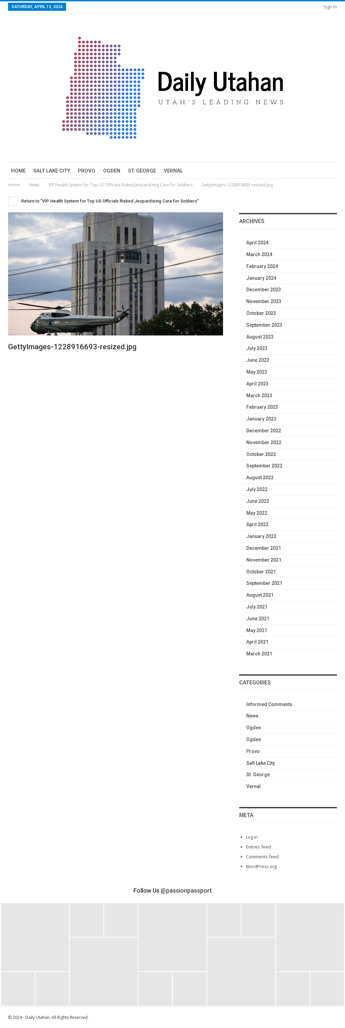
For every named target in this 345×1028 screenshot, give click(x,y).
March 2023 (259, 395)
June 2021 (257, 618)
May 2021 (256, 630)
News (252, 716)
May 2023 (256, 372)
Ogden (111, 171)
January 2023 (261, 419)
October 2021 (261, 571)
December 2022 (263, 430)
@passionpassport (186, 890)
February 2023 (262, 407)
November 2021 (263, 560)
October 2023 (261, 313)
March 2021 (259, 653)
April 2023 (257, 383)
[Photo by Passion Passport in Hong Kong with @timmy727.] (258, 920)
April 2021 (257, 642)
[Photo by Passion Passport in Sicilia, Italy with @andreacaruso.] (241, 972)
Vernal (173, 171)
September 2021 (264, 583)
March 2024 (259, 254)
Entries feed (258, 847)
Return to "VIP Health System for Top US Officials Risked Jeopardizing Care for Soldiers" (109, 201)
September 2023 (264, 325)
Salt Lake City (51, 171)
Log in (252, 837)
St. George (142, 171)
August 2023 (260, 337)
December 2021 (263, 548)
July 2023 (257, 348)
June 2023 (257, 360)
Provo (86, 171)
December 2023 (263, 289)
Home (18, 171)
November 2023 (263, 301)
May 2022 (256, 513)
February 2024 (262, 266)
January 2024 (261, 278)
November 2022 (263, 442)
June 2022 (257, 501)
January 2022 (261, 536)
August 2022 (260, 477)
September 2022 (264, 465)
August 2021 (260, 595)
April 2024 (257, 242)
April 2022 (257, 524)
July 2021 (257, 607)
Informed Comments (269, 704)
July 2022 (257, 489)
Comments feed (262, 857)
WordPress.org (261, 866)
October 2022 (261, 454)
